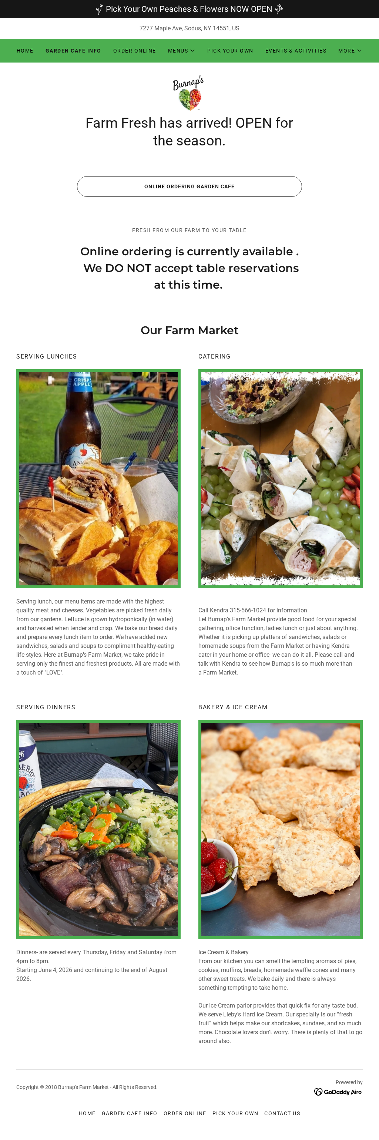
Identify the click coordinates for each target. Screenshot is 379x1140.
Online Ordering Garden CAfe (189, 186)
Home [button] (87, 1113)
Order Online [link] (134, 51)
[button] (182, 50)
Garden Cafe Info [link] (73, 51)
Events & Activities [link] (295, 51)
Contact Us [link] (282, 1113)
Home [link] (25, 51)
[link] (189, 92)
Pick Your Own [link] (230, 51)
